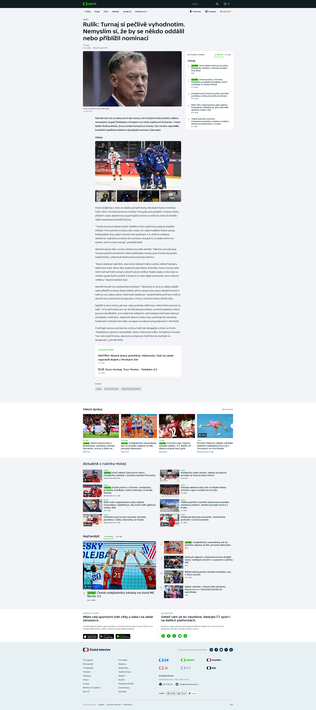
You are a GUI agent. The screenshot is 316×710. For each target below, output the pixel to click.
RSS (231, 704)
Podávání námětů (125, 683)
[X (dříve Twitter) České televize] (226, 650)
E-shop (86, 683)
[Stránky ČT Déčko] (163, 668)
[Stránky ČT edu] (211, 668)
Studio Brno (123, 668)
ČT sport (86, 45)
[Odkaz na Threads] (185, 636)
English (101, 704)
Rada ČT (121, 675)
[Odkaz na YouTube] (180, 636)
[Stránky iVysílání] (214, 661)
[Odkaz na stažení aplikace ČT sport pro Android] (106, 636)
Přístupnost (127, 704)
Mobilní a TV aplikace (92, 687)
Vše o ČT (86, 691)
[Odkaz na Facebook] (169, 636)
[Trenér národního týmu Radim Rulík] (132, 79)
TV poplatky (88, 668)
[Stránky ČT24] (163, 661)
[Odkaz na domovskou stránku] (93, 3)
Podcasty (87, 675)
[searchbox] (203, 4)
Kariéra (121, 679)
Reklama (122, 664)
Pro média (122, 660)
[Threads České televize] (231, 650)
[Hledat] (217, 4)
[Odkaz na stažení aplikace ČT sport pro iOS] (90, 636)
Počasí (86, 679)
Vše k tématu (227, 409)
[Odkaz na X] (174, 636)
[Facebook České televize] (216, 650)
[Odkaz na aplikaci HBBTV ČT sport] (123, 636)
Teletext (86, 672)
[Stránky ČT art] (185, 668)
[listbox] (182, 693)
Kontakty (122, 691)
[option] (171, 693)
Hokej (86, 19)
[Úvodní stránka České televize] (97, 650)
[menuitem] (88, 11)
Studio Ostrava (124, 672)
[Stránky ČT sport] (187, 661)
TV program (88, 660)
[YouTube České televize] (221, 650)
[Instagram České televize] (211, 650)
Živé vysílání (88, 664)
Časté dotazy (123, 687)
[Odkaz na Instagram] (163, 636)
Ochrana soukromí (114, 704)
